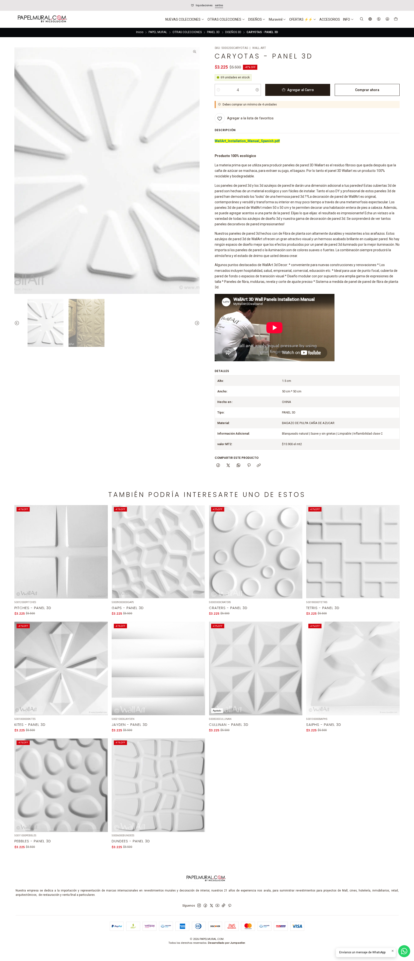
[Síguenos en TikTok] (223, 905)
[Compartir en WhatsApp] (238, 465)
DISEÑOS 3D (233, 32)
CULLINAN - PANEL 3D (228, 724)
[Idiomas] (370, 19)
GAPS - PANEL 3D (128, 608)
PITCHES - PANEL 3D (32, 608)
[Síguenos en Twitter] (211, 905)
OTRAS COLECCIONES (187, 32)
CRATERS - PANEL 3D (228, 608)
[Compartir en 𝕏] (228, 465)
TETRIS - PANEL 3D (322, 608)
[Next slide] (196, 323)
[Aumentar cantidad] (257, 90)
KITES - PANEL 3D (30, 724)
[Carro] (395, 19)
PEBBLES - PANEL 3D (32, 841)
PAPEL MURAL (158, 32)
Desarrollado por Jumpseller (226, 942)
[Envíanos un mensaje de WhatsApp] (404, 951)
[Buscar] (362, 19)
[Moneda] (379, 19)
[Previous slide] (18, 323)
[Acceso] (387, 19)
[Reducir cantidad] (218, 90)
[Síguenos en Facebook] (205, 905)
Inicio (139, 32)
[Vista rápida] (101, 557)
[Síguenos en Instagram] (199, 905)
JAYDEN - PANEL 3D (130, 724)
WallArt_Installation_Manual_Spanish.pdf (247, 141)
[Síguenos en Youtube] (217, 905)
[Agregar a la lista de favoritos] (101, 546)
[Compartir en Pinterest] (248, 465)
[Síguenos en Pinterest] (230, 905)
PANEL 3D (213, 32)
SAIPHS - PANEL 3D (323, 724)
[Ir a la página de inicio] (42, 19)
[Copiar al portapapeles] (258, 465)
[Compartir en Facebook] (218, 465)
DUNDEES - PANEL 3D (131, 841)
